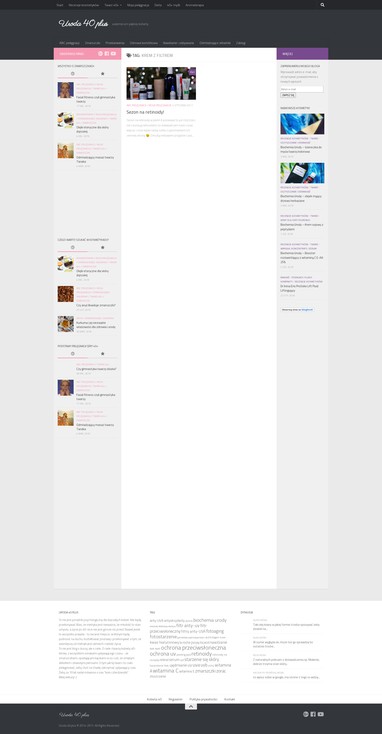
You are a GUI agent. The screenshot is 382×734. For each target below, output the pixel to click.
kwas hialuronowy (164, 642)
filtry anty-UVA (193, 631)
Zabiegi (241, 42)
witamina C (165, 670)
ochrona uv (163, 653)
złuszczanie (158, 676)
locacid (204, 642)
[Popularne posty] (102, 74)
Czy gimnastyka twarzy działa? (96, 369)
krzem (223, 637)
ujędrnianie (178, 665)
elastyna (172, 626)
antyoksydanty (174, 620)
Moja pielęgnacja (138, 5)
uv (190, 665)
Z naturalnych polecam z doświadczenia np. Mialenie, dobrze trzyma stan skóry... (286, 661)
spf (182, 660)
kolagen (214, 637)
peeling (180, 654)
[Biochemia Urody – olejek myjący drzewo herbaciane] (302, 173)
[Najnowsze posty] (73, 74)
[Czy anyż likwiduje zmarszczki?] (66, 294)
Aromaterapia (195, 5)
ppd (188, 654)
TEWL (166, 665)
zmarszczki (205, 670)
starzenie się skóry (201, 659)
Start (60, 5)
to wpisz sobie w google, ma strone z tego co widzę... (286, 677)
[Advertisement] (87, 203)
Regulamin (175, 699)
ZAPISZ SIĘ (288, 95)
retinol (164, 659)
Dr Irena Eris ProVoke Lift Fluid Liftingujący (299, 288)
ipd (207, 637)
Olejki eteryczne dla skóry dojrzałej (92, 129)
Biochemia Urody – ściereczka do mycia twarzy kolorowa (301, 149)
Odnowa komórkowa (144, 42)
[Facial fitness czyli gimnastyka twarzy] (66, 90)
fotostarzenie (163, 636)
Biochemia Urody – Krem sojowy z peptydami (302, 226)
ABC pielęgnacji (69, 42)
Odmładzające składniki (215, 42)
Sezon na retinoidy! (145, 111)
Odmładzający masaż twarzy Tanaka (95, 159)
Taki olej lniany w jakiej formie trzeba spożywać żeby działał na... (286, 626)
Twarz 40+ (111, 5)
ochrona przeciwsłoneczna (193, 647)
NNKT (157, 648)
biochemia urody (210, 620)
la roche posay (190, 642)
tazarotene (156, 665)
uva (196, 664)
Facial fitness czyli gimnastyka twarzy (95, 99)
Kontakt (229, 699)
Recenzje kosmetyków (84, 5)
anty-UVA (156, 620)
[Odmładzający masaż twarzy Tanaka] (66, 150)
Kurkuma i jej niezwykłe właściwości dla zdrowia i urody (95, 324)
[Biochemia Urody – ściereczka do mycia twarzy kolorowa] (302, 124)
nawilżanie (218, 642)
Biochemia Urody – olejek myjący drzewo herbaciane (301, 198)
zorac (221, 670)
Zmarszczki (92, 42)
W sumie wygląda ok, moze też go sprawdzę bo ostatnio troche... (283, 644)
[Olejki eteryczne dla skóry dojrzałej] (66, 120)
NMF (152, 648)
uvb (204, 664)
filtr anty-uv (188, 625)
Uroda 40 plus (83, 23)
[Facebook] (106, 53)
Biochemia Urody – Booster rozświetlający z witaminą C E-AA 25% (302, 257)
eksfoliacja (163, 626)
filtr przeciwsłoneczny (178, 628)
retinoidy (201, 653)
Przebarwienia (115, 42)
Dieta (158, 5)
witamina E (187, 671)
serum (174, 659)
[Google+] (100, 53)
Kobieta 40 (154, 699)
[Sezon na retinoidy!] (161, 83)
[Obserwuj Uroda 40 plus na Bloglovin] (297, 310)
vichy (211, 665)
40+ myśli (173, 5)
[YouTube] (113, 53)
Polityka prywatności (203, 699)
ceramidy (154, 626)
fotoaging (215, 631)
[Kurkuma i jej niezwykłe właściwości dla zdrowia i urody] (66, 324)
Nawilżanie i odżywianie (178, 42)
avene (189, 621)
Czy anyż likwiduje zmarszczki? (96, 305)
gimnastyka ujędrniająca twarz (191, 637)
